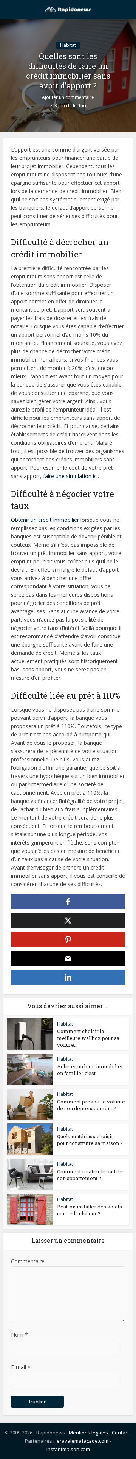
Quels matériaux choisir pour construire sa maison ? (90, 1139)
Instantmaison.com (68, 1449)
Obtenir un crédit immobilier (45, 519)
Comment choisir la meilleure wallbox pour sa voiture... (88, 1038)
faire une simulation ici (70, 476)
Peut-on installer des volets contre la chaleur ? (89, 1210)
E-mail (21, 1367)
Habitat (68, 45)
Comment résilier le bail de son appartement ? (89, 1175)
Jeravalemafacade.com (82, 1440)
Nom (19, 1334)
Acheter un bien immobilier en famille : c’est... (90, 1070)
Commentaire (28, 1261)
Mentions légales (88, 1432)
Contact (120, 1432)
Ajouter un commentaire (68, 97)
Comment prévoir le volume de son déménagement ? (91, 1105)
